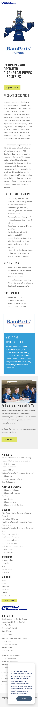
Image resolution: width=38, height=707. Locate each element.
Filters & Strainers (9, 466)
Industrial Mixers (8, 469)
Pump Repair (7, 516)
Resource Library (8, 560)
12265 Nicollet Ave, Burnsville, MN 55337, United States (10, 661)
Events (4, 592)
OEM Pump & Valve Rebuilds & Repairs (16, 513)
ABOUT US (6, 577)
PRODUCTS (7, 455)
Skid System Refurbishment (12, 546)
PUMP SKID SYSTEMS (11, 487)
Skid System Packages (10, 490)
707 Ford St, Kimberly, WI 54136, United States (9, 628)
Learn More (9, 439)
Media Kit (5, 589)
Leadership (6, 586)
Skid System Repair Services (12, 505)
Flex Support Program (10, 537)
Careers (4, 583)
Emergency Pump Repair (11, 534)
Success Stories (7, 499)
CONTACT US (7, 616)
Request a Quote (9, 600)
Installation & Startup (10, 519)
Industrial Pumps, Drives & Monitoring (16, 457)
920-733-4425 (7, 634)
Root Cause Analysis (9, 543)
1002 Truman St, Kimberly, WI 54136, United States (9, 644)
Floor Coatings (7, 552)
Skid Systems (7, 476)
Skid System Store (9, 502)
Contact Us (6, 595)
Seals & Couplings (8, 463)
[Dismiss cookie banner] (31, 667)
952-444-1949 (7, 667)
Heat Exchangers (8, 482)
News (4, 580)
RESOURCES (7, 557)
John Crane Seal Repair (10, 540)
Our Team (5, 495)
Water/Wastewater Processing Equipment (18, 473)
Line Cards (6, 572)
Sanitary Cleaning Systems (12, 479)
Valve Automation (8, 549)
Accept (24, 698)
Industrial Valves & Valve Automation (16, 460)
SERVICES (6, 510)
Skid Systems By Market (11, 493)
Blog (3, 566)
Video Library (7, 563)
